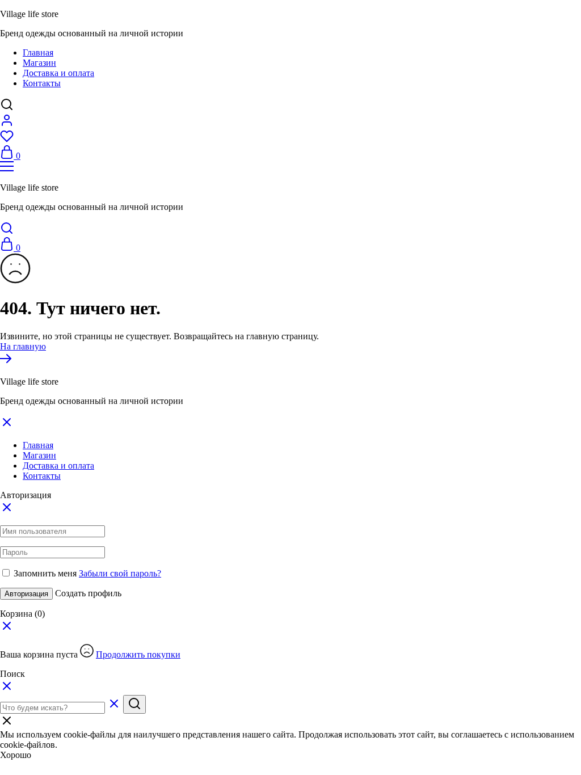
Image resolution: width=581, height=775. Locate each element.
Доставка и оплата (58, 73)
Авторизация (26, 593)
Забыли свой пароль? (120, 573)
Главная (38, 52)
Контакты (42, 83)
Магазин (39, 63)
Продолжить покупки (138, 654)
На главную (23, 346)
